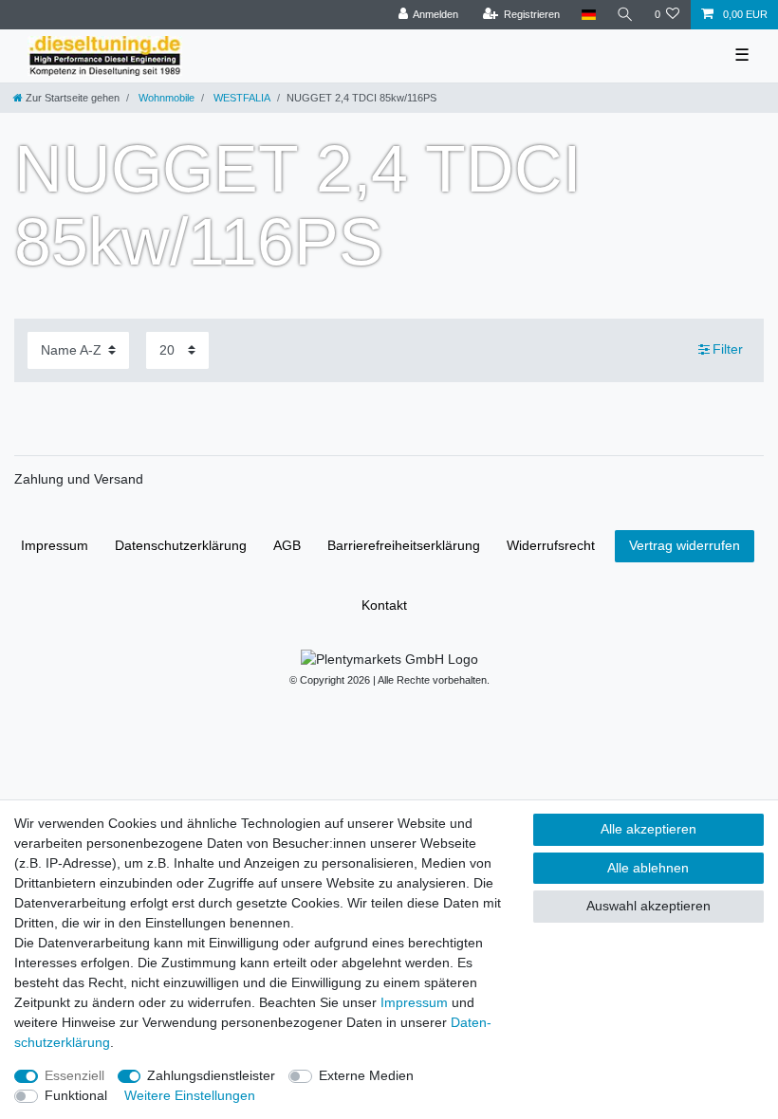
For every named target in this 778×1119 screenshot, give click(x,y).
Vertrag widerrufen (684, 545)
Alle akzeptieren (648, 828)
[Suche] (625, 14)
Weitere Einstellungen (189, 1095)
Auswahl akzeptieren (648, 905)
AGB (287, 545)
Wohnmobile (165, 97)
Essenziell (74, 1075)
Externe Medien (366, 1075)
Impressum (54, 545)
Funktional (76, 1095)
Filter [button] (728, 349)
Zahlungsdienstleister (211, 1075)
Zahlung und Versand (78, 478)
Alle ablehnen (648, 867)
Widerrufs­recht (551, 545)
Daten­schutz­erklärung (181, 545)
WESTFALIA (240, 97)
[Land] (587, 14)
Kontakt (384, 605)
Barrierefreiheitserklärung (403, 545)
